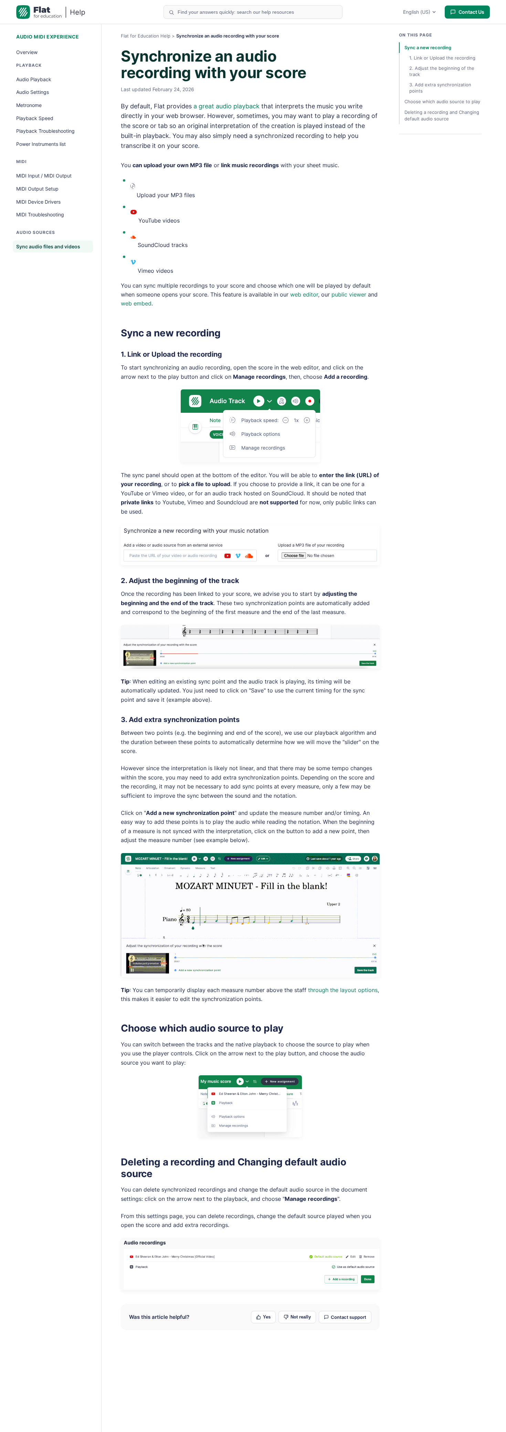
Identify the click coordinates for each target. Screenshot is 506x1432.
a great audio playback (226, 106)
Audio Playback (33, 79)
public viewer (348, 294)
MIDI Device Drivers (38, 202)
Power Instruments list (41, 144)
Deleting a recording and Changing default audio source (233, 1168)
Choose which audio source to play (202, 1028)
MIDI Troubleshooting (40, 214)
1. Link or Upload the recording (171, 354)
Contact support (348, 1317)
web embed (136, 303)
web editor (304, 294)
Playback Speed (34, 118)
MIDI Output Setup (37, 189)
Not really (301, 1317)
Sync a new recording (171, 333)
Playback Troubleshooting (45, 131)
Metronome (29, 105)
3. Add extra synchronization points (180, 719)
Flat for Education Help (145, 36)
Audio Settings (32, 92)
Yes (267, 1317)
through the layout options (343, 990)
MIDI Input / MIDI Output (44, 176)
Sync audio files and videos (48, 246)
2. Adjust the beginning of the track (180, 581)
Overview (27, 52)
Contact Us (471, 12)
